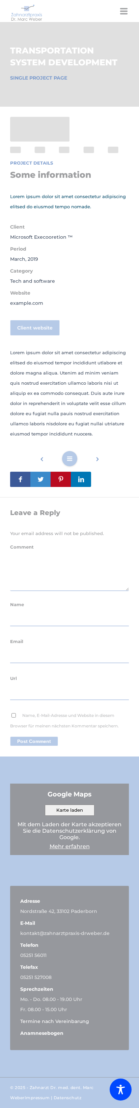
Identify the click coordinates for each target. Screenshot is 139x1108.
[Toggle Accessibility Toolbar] (120, 1089)
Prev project (45, 460)
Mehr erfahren (70, 846)
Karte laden (69, 810)
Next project (94, 461)
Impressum (37, 1097)
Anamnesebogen (41, 1033)
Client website (35, 328)
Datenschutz (68, 1097)
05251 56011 (33, 955)
